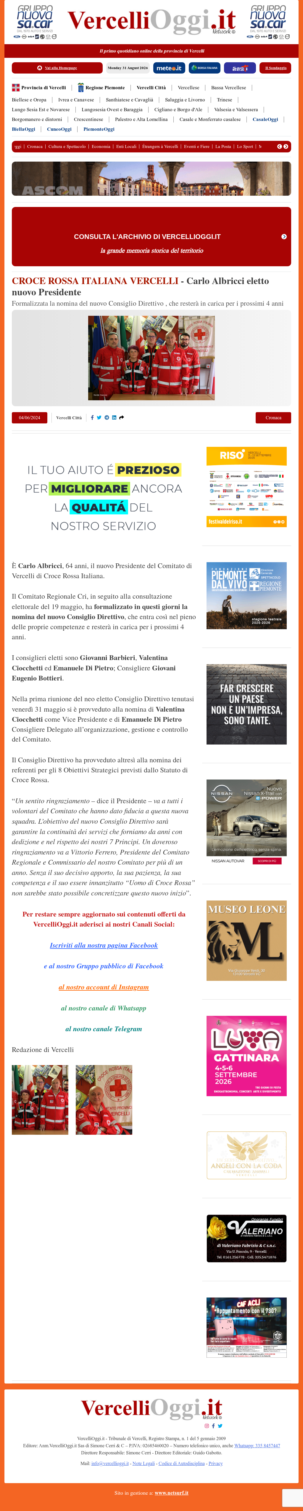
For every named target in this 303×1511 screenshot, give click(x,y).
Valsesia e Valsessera (236, 109)
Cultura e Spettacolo (67, 146)
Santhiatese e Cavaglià (129, 99)
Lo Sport (245, 146)
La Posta (223, 146)
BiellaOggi (23, 129)
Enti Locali (126, 146)
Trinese (224, 99)
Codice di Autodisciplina (182, 1463)
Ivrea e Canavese (76, 99)
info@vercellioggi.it (110, 1463)
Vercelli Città (151, 87)
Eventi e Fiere (196, 146)
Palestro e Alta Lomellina (141, 119)
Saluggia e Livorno (185, 99)
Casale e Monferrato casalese (210, 119)
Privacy (216, 1463)
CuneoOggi (59, 129)
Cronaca (35, 146)
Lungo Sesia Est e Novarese (41, 109)
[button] (279, 146)
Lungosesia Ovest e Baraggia (112, 109)
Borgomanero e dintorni (37, 119)
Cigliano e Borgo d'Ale (178, 109)
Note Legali (144, 1463)
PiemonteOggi (99, 129)
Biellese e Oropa (29, 99)
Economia (101, 146)
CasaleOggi (265, 119)
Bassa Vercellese (228, 87)
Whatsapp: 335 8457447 (257, 1445)
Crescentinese (88, 119)
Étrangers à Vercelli (160, 146)
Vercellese (188, 87)
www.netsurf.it (171, 1493)
